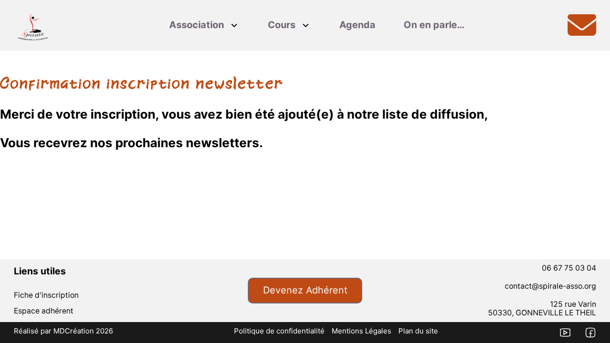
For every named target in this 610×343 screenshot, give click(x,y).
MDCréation (73, 331)
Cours (281, 24)
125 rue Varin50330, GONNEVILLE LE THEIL (542, 308)
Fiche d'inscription (46, 295)
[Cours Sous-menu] (305, 25)
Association (196, 24)
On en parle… (434, 24)
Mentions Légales (361, 331)
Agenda (357, 24)
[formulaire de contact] (582, 25)
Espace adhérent (43, 311)
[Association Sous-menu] (234, 25)
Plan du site (418, 331)
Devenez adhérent (305, 290)
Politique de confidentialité (279, 331)
